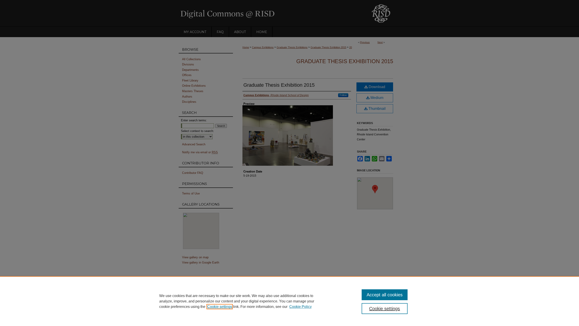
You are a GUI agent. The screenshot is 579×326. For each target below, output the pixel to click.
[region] (289, 301)
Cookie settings (219, 307)
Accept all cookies (385, 294)
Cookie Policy (300, 307)
